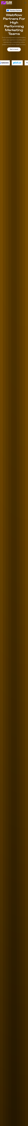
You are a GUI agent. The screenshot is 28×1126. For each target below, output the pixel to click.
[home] (6, 2)
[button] (25, 3)
